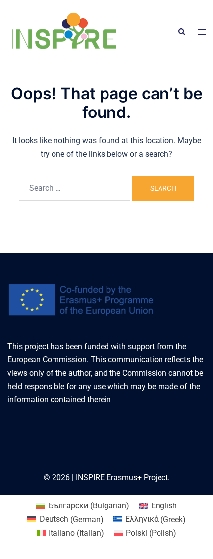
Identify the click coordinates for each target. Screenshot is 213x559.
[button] (181, 32)
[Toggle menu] (202, 32)
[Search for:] (74, 188)
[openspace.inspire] (63, 31)
